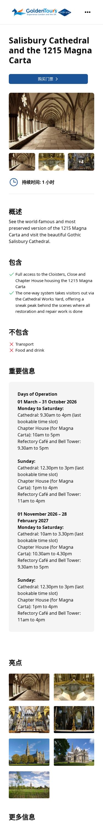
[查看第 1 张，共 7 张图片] (29, 688)
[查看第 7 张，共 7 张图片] (29, 785)
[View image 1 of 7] (22, 162)
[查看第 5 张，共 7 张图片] (29, 753)
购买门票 (45, 78)
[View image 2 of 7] (51, 162)
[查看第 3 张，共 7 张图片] (29, 720)
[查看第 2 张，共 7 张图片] (74, 688)
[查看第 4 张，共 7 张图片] (74, 720)
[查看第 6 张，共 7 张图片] (74, 753)
